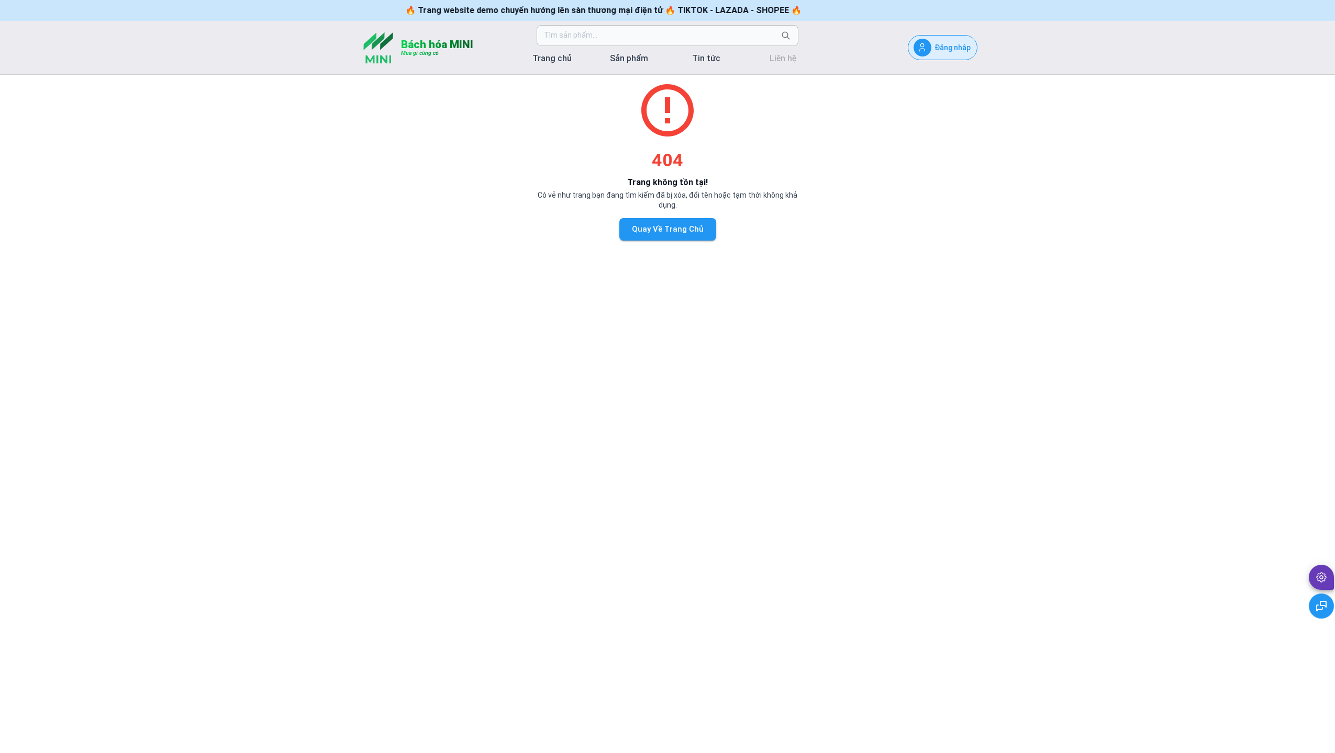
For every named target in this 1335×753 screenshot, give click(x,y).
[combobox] (659, 35)
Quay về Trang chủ (668, 229)
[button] (1321, 577)
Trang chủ (552, 58)
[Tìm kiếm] (785, 35)
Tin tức (706, 58)
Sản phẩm (629, 58)
